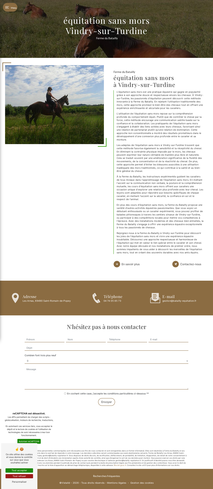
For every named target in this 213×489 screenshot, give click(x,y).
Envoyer (106, 402)
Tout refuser (19, 476)
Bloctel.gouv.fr (120, 465)
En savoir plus (131, 264)
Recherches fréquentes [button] (106, 476)
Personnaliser (19, 481)
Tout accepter (19, 470)
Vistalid (66, 482)
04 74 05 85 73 (112, 300)
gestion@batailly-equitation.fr (179, 300)
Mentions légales (116, 482)
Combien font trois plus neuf (40, 355)
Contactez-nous (190, 264)
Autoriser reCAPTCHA (29, 441)
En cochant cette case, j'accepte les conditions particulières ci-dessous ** (108, 393)
